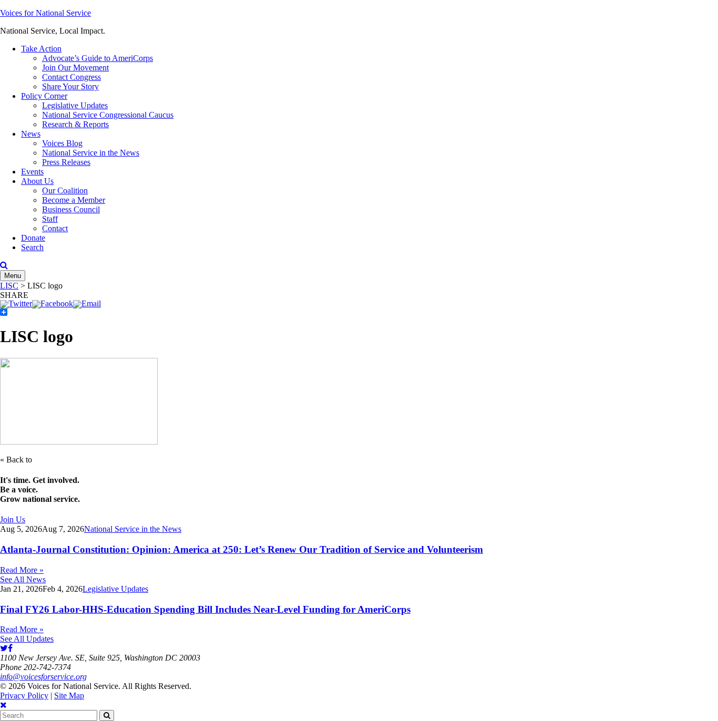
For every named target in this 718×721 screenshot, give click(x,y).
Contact (55, 228)
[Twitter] (16, 303)
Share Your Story (70, 86)
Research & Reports (75, 124)
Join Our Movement (75, 67)
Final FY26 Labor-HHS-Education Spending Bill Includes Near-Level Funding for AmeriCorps (205, 609)
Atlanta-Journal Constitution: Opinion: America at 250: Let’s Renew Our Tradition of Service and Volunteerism (241, 549)
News (30, 133)
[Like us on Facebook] (10, 648)
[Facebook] (52, 303)
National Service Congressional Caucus (107, 114)
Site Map (69, 695)
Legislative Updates (75, 105)
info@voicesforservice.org (43, 676)
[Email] (87, 303)
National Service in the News (90, 152)
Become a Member (73, 199)
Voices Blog (62, 143)
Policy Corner (44, 95)
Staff (50, 218)
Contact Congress (71, 77)
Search (32, 247)
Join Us (12, 519)
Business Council (71, 209)
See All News (23, 579)
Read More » (22, 569)
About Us (37, 181)
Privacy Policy (24, 695)
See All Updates (27, 638)
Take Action (41, 48)
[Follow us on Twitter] (4, 648)
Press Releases (66, 162)
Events (32, 171)
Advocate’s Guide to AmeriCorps (97, 58)
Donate (33, 237)
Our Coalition (65, 190)
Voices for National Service (45, 12)
